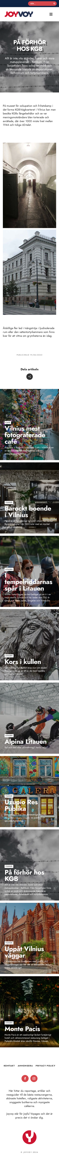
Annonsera (25, 1065)
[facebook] (25, 1078)
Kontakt (9, 1065)
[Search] (54, 3)
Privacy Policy (45, 1065)
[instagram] (34, 1078)
